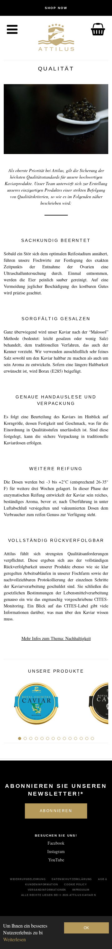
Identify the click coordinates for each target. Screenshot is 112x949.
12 (81, 738)
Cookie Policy (75, 884)
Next (101, 700)
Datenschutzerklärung (72, 879)
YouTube (56, 860)
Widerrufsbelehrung (28, 879)
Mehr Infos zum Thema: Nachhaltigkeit (56, 638)
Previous (11, 700)
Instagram (56, 851)
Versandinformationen (47, 889)
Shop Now (56, 8)
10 (70, 738)
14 (92, 738)
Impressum (81, 889)
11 (75, 738)
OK (86, 928)
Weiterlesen (14, 939)
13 (86, 738)
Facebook (56, 843)
